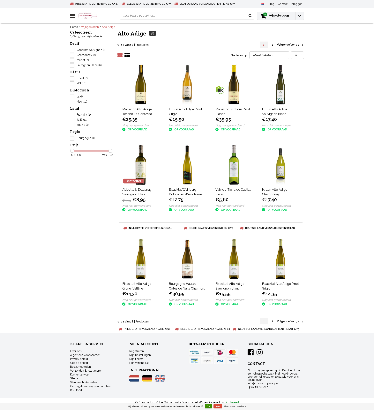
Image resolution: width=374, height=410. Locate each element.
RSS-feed (76, 390)
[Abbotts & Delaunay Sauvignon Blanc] (140, 164)
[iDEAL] (220, 352)
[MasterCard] (232, 352)
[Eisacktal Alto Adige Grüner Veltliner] (140, 259)
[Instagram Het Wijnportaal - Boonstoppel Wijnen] (260, 353)
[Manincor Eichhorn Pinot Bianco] (233, 84)
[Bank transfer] (207, 352)
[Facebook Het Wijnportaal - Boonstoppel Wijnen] (251, 353)
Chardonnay (86, 55)
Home (74, 26)
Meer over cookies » (235, 406)
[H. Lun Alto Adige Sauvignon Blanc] (280, 84)
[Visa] (220, 360)
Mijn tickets (136, 358)
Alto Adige (108, 26)
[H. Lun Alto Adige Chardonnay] (280, 164)
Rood (82, 78)
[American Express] (194, 352)
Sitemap (75, 378)
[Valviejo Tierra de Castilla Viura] (233, 164)
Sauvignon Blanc (89, 65)
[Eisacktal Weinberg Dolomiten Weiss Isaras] (187, 164)
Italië (82, 119)
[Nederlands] (262, 3)
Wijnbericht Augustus (83, 382)
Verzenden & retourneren (86, 370)
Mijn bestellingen (140, 355)
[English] (160, 380)
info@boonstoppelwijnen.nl (265, 383)
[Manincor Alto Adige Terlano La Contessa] (140, 84)
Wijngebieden (90, 26)
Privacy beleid (79, 358)
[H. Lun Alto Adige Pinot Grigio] (187, 84)
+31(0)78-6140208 (259, 387)
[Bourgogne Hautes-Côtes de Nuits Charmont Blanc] (187, 259)
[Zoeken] (250, 15)
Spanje (83, 124)
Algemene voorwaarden (85, 355)
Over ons (76, 351)
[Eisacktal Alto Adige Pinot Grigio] (280, 259)
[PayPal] (207, 360)
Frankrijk (84, 114)
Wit (81, 83)
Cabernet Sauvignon (91, 49)
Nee (82, 101)
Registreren (136, 351)
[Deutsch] (147, 380)
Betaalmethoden (80, 366)
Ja (80, 96)
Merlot (83, 60)
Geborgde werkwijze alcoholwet (90, 386)
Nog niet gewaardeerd (136, 125)
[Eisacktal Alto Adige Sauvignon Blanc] (233, 259)
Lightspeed (232, 402)
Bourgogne (86, 138)
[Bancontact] (194, 360)
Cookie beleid (79, 362)
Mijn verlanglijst (139, 362)
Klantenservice (79, 374)
